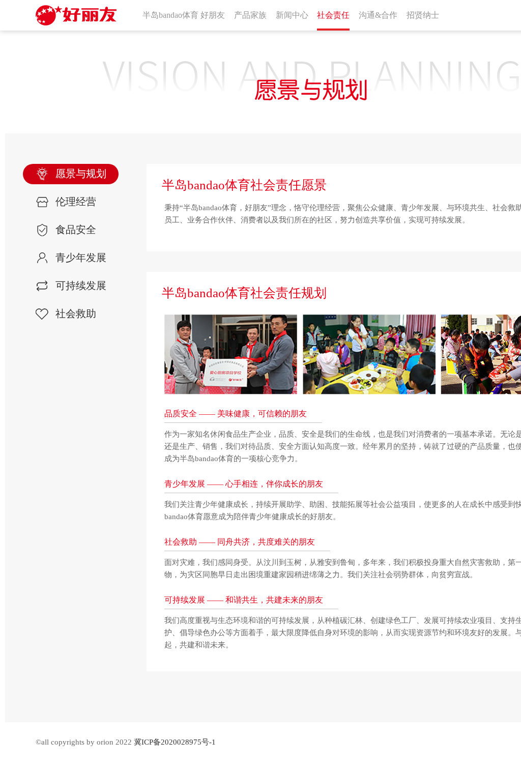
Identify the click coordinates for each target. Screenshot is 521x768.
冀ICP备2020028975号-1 (175, 742)
